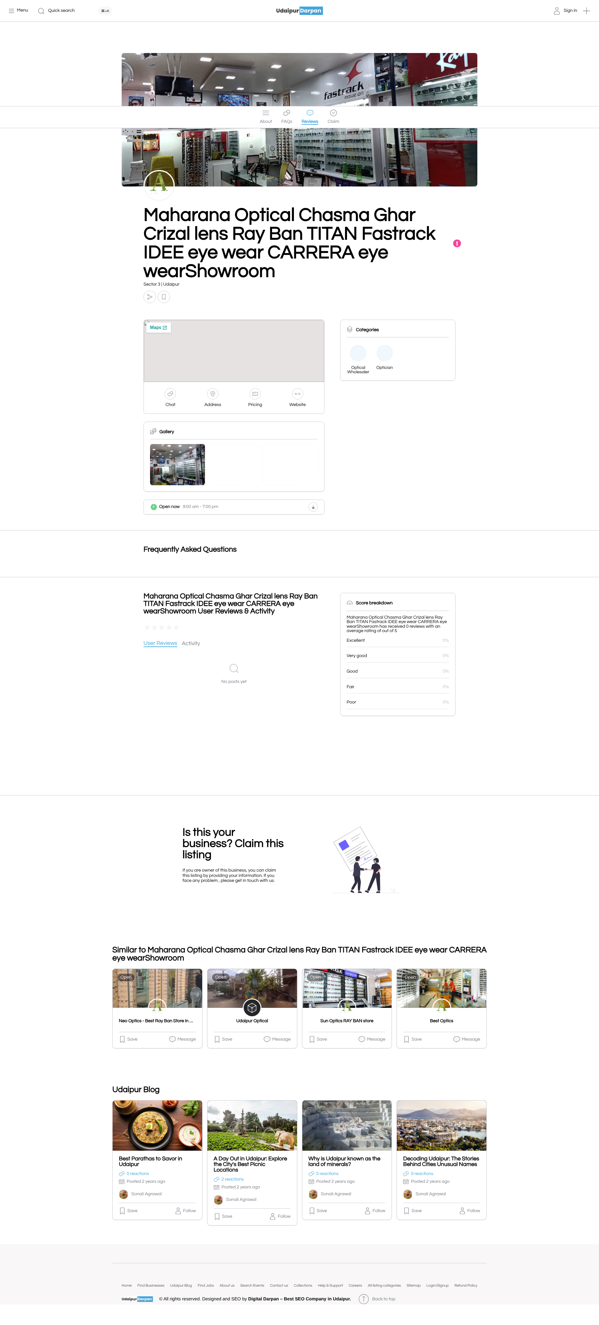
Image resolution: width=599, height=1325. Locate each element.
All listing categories (384, 1286)
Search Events (252, 1286)
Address (212, 405)
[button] (586, 11)
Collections (303, 1286)
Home (127, 1286)
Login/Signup (437, 1286)
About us (227, 1286)
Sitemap (414, 1286)
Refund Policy (466, 1286)
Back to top (383, 1299)
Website (297, 405)
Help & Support (330, 1286)
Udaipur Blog (181, 1286)
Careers (355, 1286)
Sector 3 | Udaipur (161, 284)
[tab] (160, 643)
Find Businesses (151, 1286)
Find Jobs (206, 1286)
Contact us (279, 1286)
